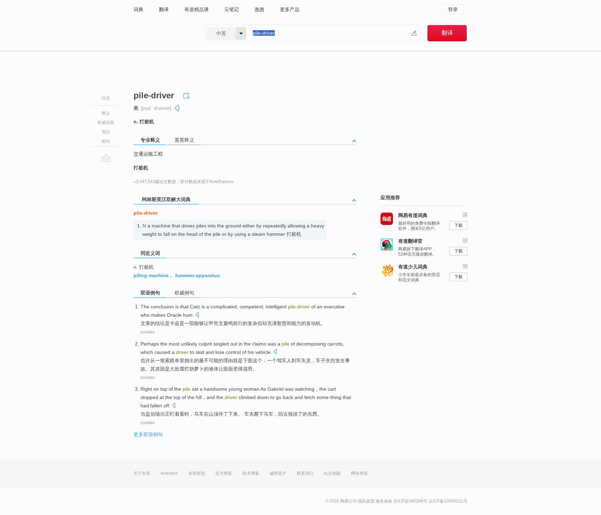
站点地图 (332, 473)
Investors (169, 473)
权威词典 (105, 122)
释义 (106, 113)
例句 (106, 141)
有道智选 (196, 473)
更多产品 (289, 9)
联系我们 (305, 473)
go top (106, 157)
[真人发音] (178, 108)
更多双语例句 (148, 434)
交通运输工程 (148, 154)
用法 (106, 132)
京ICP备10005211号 (447, 501)
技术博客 (250, 473)
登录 (453, 9)
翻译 (164, 9)
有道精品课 (196, 9)
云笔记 (231, 9)
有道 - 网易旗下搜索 (162, 33)
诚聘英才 (278, 473)
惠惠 (259, 9)
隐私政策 (366, 501)
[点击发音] (197, 315)
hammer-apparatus (197, 275)
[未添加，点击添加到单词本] (187, 94)
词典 (138, 9)
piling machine (151, 275)
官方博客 (223, 473)
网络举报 (359, 473)
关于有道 (142, 473)
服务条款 (384, 501)
